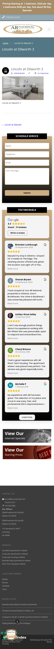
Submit (27, 193)
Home (5, 43)
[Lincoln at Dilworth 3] (27, 82)
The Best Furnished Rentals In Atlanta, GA (18, 611)
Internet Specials (15, 438)
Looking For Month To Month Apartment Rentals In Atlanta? (25, 617)
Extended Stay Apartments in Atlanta (16, 560)
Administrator (19, 73)
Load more (27, 417)
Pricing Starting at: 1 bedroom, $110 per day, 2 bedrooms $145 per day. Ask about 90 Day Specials (27, 7)
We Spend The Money (46, 641)
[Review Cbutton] (11, 634)
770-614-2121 (12, 17)
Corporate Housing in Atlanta (13, 557)
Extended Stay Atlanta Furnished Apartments (19, 604)
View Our (14, 433)
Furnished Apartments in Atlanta (14, 550)
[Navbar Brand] (27, 29)
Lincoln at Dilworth (11, 124)
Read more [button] (13, 269)
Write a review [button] (17, 233)
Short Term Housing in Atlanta (13, 564)
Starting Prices (14, 454)
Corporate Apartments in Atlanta (15, 554)
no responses (43, 73)
